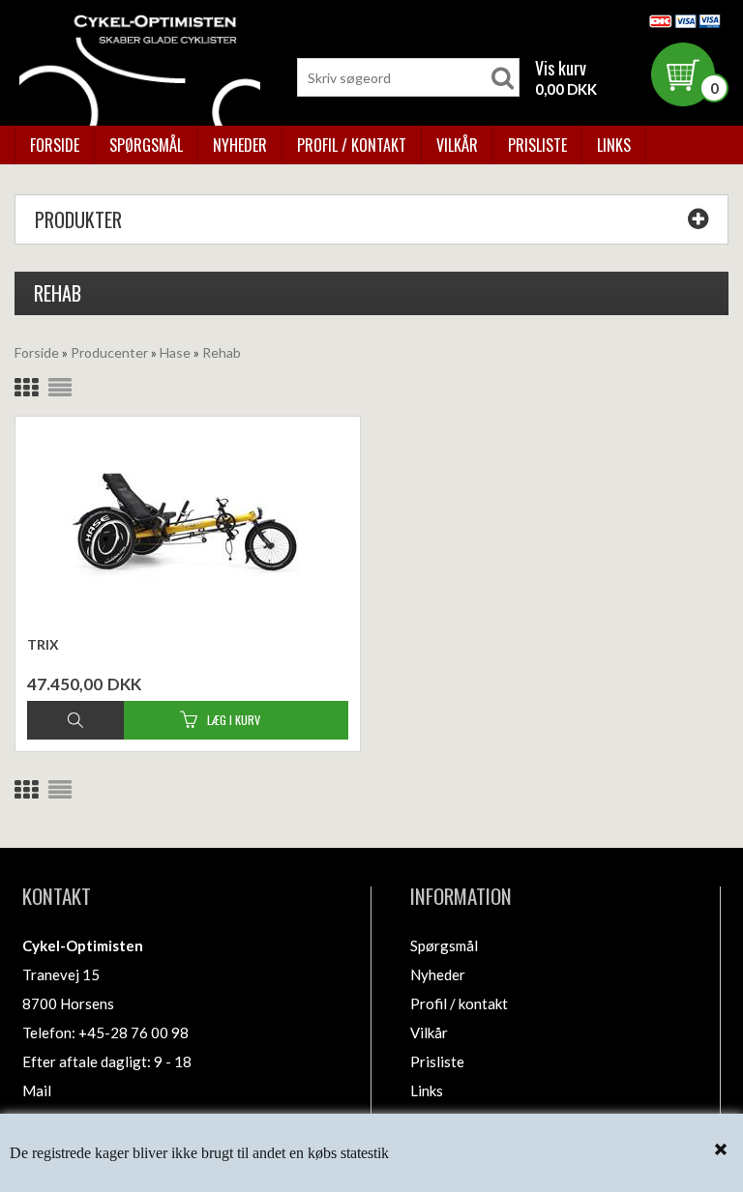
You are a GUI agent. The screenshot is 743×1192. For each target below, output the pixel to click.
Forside (54, 145)
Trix (43, 644)
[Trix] (187, 520)
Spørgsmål (146, 145)
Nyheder (240, 145)
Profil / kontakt (351, 145)
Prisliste (537, 145)
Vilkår (457, 145)
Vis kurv (560, 67)
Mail (36, 1090)
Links (614, 145)
